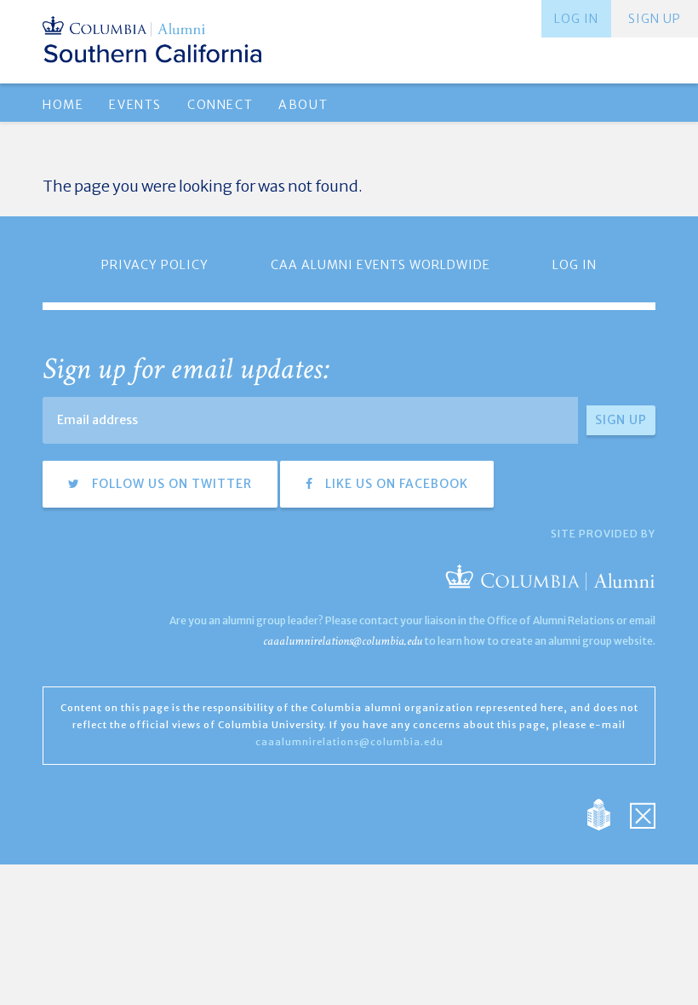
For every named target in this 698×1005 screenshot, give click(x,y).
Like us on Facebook (395, 483)
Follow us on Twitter (170, 483)
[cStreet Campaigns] (642, 813)
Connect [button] (220, 104)
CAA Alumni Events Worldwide (380, 265)
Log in (576, 18)
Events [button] (135, 104)
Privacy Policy (155, 265)
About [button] (303, 104)
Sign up (654, 18)
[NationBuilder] (607, 813)
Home (63, 104)
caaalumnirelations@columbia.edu (342, 641)
